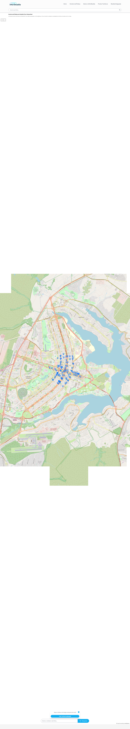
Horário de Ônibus (75, 4)
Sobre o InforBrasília (89, 4)
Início (65, 4)
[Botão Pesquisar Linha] (119, 10)
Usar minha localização (65, 716)
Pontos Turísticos (103, 4)
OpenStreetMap (120, 723)
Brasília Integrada (116, 4)
